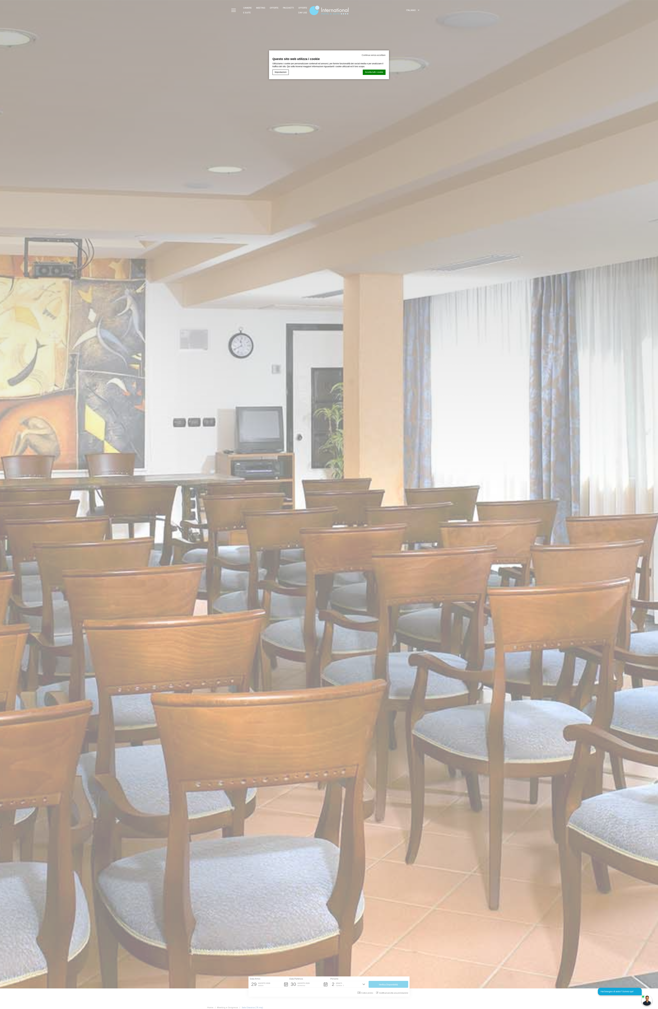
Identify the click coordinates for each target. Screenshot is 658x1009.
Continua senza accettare (374, 55)
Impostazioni (281, 72)
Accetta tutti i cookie (374, 72)
